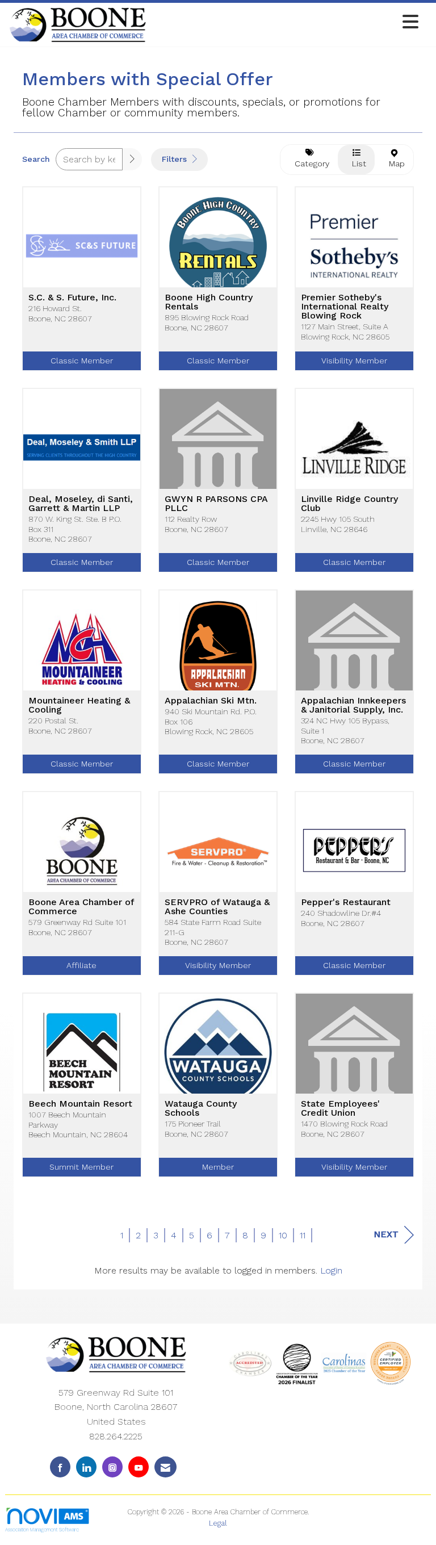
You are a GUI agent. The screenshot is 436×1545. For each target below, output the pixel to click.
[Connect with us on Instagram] (112, 1466)
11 (302, 1235)
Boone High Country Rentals (209, 302)
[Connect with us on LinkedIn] (86, 1466)
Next (386, 1234)
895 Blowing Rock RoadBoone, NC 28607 (207, 322)
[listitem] (82, 287)
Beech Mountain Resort (80, 1103)
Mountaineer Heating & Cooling (79, 705)
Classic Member (82, 360)
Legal (218, 1523)
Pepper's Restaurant (346, 902)
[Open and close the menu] (285, 22)
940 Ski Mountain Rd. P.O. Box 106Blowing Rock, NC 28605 (211, 721)
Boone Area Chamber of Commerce (81, 907)
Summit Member (81, 1166)
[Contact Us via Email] (165, 1466)
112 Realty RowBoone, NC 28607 (196, 523)
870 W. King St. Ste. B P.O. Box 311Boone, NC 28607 (74, 528)
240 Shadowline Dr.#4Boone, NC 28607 (341, 917)
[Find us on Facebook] (60, 1466)
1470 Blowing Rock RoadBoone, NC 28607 (344, 1128)
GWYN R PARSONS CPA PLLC (216, 504)
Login (331, 1270)
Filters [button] (176, 159)
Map (394, 163)
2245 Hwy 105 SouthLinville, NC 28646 (338, 523)
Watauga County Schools (201, 1108)
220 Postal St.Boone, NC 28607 (60, 725)
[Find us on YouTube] (138, 1466)
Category (309, 163)
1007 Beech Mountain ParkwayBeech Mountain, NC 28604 (78, 1124)
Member (218, 1166)
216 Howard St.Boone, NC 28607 (60, 313)
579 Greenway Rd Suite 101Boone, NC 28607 (77, 927)
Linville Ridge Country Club (349, 504)
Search (36, 159)
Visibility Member (354, 360)
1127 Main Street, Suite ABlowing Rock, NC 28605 (345, 331)
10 (283, 1235)
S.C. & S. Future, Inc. (72, 297)
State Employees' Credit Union (340, 1108)
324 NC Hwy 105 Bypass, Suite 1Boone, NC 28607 (345, 730)
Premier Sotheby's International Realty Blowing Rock (344, 306)
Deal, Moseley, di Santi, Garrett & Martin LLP (80, 504)
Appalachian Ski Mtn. (211, 700)
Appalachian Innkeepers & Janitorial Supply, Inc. (353, 705)
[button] (132, 159)
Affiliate (81, 965)
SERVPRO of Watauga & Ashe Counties (217, 907)
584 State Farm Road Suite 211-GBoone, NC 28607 (213, 932)
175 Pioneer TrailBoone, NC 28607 (196, 1128)
